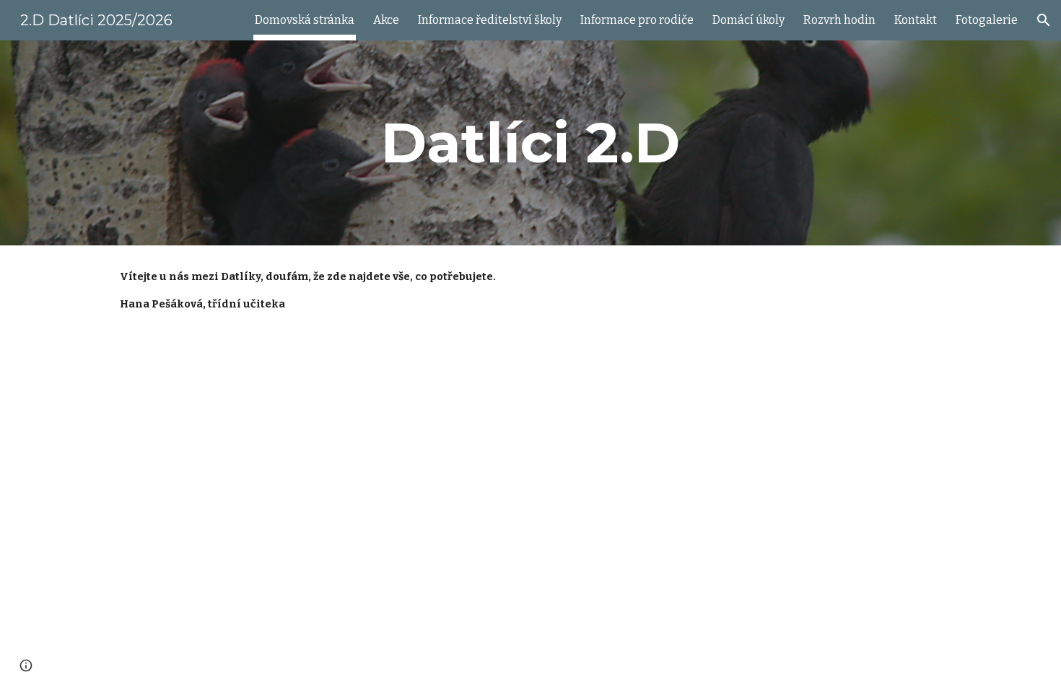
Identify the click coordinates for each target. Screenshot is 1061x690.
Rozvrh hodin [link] (839, 20)
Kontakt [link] (915, 20)
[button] (1043, 20)
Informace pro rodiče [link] (637, 20)
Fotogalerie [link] (987, 20)
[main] (530, 143)
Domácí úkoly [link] (748, 20)
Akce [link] (386, 20)
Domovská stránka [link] (304, 20)
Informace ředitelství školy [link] (490, 20)
